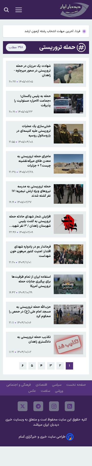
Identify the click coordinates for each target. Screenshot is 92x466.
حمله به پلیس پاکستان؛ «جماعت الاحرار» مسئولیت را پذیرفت (32, 101)
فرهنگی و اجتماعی (19, 384)
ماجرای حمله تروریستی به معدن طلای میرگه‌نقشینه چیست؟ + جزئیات (34, 161)
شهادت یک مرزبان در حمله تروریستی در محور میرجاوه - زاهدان (32, 71)
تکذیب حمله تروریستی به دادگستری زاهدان (34, 339)
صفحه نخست (76, 384)
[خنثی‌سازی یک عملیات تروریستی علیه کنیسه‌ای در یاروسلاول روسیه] (68, 134)
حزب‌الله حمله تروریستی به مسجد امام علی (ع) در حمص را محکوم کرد (30, 312)
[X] (22, 406)
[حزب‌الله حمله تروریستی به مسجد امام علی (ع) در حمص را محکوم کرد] (68, 315)
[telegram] (38, 406)
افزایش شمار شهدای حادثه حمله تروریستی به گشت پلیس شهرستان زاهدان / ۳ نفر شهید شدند (30, 221)
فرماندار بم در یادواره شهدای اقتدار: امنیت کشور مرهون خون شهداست (30, 251)
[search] (6, 9)
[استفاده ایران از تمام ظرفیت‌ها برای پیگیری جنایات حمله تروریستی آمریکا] (68, 285)
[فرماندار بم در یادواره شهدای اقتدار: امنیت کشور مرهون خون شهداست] (68, 254)
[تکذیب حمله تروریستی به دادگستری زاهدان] (68, 344)
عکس (32, 391)
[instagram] (54, 406)
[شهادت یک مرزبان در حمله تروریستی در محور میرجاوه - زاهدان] (68, 74)
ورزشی (59, 391)
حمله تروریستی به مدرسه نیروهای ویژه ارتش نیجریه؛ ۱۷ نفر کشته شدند (31, 191)
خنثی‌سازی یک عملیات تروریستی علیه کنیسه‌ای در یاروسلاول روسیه (33, 131)
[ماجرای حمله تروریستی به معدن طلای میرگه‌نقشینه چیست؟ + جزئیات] (68, 164)
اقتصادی (42, 384)
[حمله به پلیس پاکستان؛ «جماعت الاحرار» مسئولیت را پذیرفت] (68, 104)
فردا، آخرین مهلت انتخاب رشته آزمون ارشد (52, 31)
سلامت (46, 391)
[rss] (70, 406)
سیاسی (57, 384)
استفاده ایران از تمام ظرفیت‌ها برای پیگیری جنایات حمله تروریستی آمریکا (31, 281)
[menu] (19, 10)
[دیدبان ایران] (74, 9)
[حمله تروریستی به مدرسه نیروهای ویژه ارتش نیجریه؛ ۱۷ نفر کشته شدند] (68, 194)
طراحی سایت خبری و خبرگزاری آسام (42, 436)
